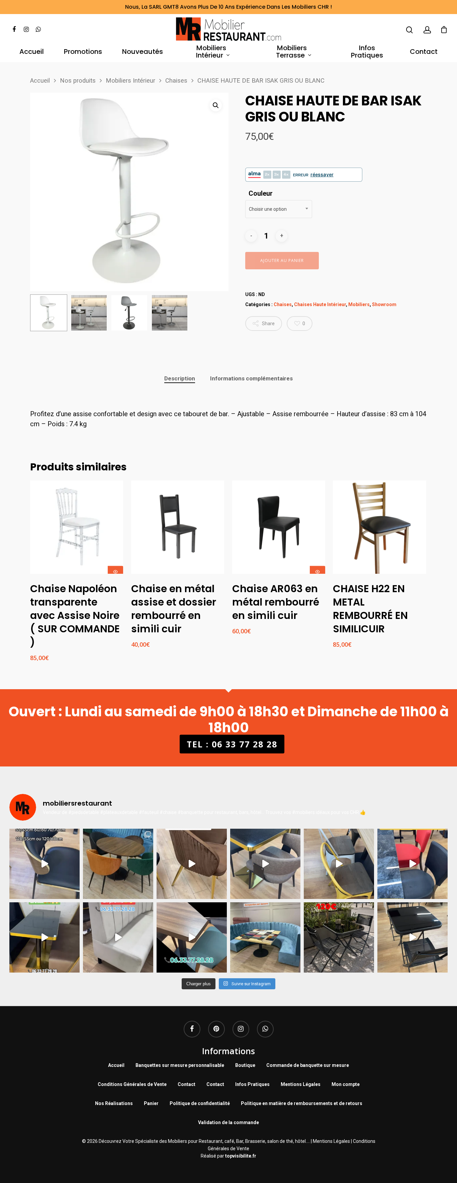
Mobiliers (359, 304)
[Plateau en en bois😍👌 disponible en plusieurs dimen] (44, 864)
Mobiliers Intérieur (211, 52)
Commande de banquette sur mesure (307, 1065)
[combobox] (278, 209)
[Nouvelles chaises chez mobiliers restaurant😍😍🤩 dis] (192, 864)
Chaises (176, 80)
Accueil (31, 52)
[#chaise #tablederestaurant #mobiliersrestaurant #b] (44, 937)
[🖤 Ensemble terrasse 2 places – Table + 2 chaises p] (339, 937)
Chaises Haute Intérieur (320, 304)
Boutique (245, 1065)
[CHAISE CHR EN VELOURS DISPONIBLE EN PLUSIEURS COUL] (118, 864)
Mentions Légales (301, 1084)
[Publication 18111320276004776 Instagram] (339, 864)
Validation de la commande (228, 1122)
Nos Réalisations (114, 1103)
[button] (216, 105)
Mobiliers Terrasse (291, 52)
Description (179, 378)
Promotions (83, 52)
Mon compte (346, 1084)
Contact (424, 52)
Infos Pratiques (367, 52)
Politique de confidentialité (200, 1103)
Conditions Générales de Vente (132, 1084)
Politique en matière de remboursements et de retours (301, 1103)
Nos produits (78, 80)
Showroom (384, 304)
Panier (151, 1103)
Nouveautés (142, 52)
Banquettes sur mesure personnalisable (179, 1065)
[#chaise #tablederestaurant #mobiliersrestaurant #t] (265, 864)
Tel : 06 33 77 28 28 (232, 744)
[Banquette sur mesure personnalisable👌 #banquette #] (265, 937)
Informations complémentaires (251, 378)
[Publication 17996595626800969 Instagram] (412, 864)
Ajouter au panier (282, 260)
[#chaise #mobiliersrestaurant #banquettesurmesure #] (118, 937)
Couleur (261, 193)
